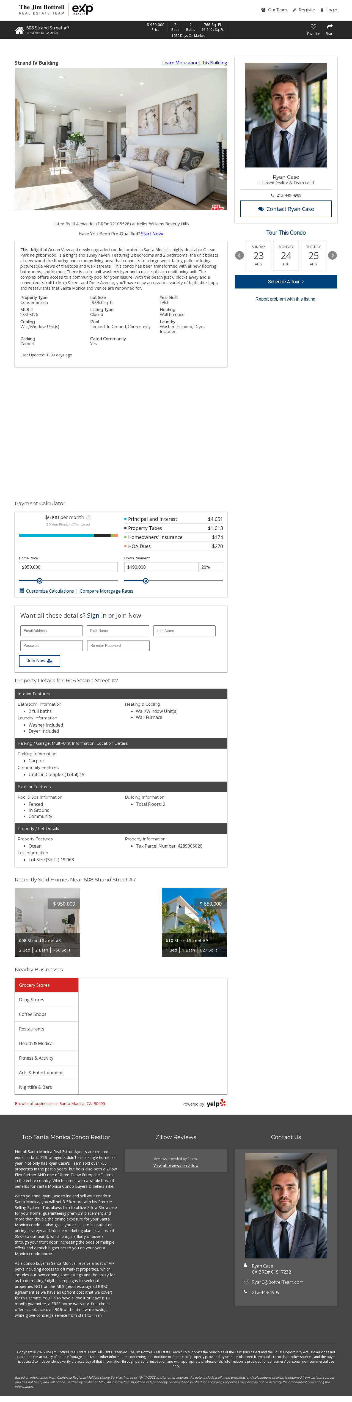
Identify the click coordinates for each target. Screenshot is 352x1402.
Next (332, 255)
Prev (239, 255)
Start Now (151, 234)
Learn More (194, 63)
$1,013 (215, 528)
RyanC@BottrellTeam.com (277, 1282)
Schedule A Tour (283, 281)
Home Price (28, 558)
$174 (217, 537)
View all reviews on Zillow (176, 1165)
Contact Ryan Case (290, 209)
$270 (217, 546)
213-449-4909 (289, 195)
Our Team (277, 9)
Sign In (97, 615)
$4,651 (215, 519)
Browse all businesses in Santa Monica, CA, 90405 (60, 1103)
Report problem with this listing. (286, 299)
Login (331, 9)
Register (307, 9)
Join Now (36, 660)
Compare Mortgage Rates (106, 591)
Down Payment (137, 558)
